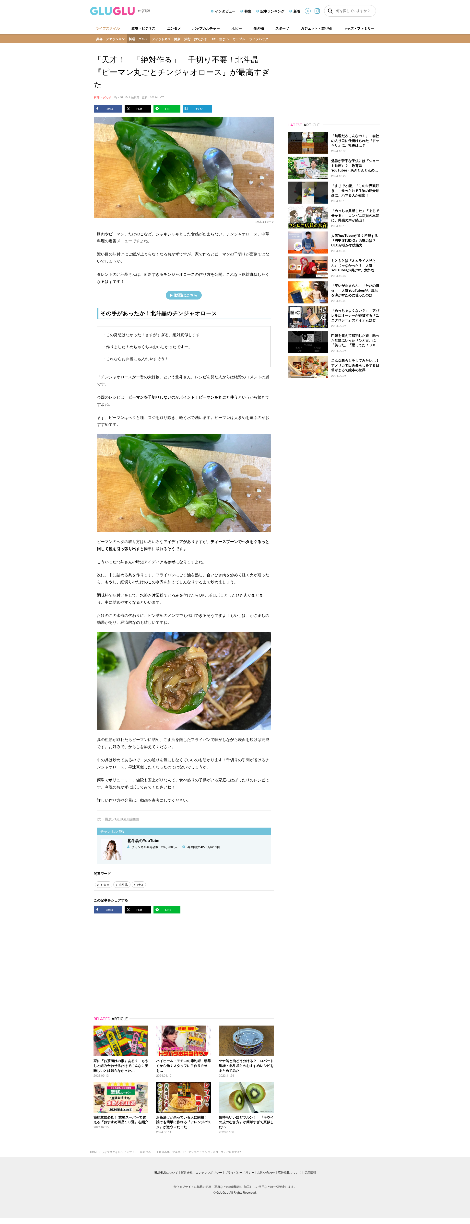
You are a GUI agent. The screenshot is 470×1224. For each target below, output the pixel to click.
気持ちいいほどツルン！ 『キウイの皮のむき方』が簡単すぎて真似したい (246, 1122)
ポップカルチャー (206, 28)
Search (330, 11)
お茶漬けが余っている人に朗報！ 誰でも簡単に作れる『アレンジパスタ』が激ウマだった (183, 1122)
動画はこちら (186, 295)
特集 (248, 11)
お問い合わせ (266, 1172)
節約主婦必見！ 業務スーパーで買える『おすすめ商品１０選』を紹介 (121, 1119)
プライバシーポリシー (239, 1172)
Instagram (317, 11)
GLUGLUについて (166, 1172)
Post (139, 109)
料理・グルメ (138, 38)
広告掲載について (289, 1172)
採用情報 (310, 1172)
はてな (199, 109)
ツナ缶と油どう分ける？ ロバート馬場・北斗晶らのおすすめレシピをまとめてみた (246, 1065)
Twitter (308, 11)
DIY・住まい (220, 38)
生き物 (259, 28)
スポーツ (282, 28)
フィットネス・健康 (166, 38)
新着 (297, 11)
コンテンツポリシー (209, 1172)
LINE (168, 109)
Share (109, 109)
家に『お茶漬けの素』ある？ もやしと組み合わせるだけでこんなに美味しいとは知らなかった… (121, 1065)
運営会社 (187, 1172)
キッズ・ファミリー (358, 28)
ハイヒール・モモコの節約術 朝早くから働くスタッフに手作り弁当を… (183, 1065)
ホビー (237, 28)
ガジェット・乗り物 (316, 28)
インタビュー (225, 11)
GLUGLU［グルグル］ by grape (129, 11)
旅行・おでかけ (195, 38)
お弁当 (105, 884)
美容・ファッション (110, 38)
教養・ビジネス (143, 28)
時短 (140, 884)
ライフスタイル (108, 28)
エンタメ (174, 28)
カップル (239, 38)
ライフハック (258, 38)
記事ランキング (272, 11)
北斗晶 (123, 884)
